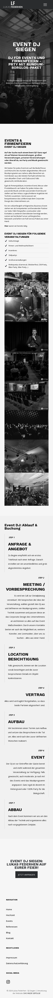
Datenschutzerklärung (17, 963)
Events (9, 921)
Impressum (11, 957)
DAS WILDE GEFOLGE (32, 993)
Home (9, 909)
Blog (8, 932)
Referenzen (11, 926)
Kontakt (10, 938)
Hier (6, 226)
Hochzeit (10, 915)
